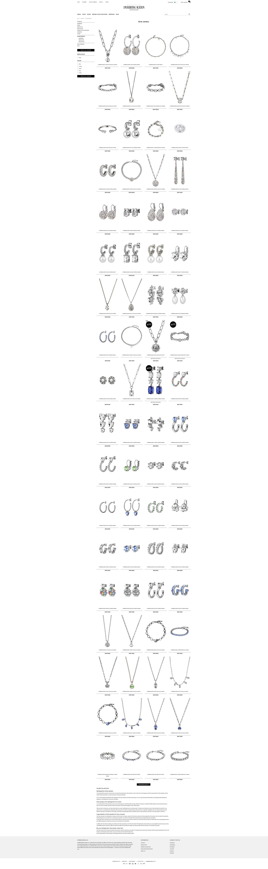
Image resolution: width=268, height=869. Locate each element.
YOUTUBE (172, 849)
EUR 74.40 (179, 361)
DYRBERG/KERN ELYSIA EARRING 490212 (179, 189)
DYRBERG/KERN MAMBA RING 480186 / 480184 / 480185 (107, 775)
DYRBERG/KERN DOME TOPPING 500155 (179, 147)
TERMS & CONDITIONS (146, 847)
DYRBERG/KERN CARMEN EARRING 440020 (156, 398)
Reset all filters (86, 50)
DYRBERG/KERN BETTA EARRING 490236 (155, 230)
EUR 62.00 (131, 275)
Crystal (80, 66)
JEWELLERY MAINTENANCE (147, 849)
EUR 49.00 (155, 151)
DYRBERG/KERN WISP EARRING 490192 (131, 64)
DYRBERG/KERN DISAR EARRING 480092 (179, 525)
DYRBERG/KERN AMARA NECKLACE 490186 (156, 189)
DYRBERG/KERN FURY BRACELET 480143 (131, 774)
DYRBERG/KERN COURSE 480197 (155, 64)
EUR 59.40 (155, 361)
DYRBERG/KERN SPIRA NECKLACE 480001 (155, 691)
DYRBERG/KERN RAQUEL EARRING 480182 (155, 525)
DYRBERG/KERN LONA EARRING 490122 (155, 272)
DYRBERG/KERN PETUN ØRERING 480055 (179, 313)
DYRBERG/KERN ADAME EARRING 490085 (107, 189)
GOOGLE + (172, 851)
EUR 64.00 (179, 317)
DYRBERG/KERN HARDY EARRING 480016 (179, 608)
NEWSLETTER (144, 844)
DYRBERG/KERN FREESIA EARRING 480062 (132, 608)
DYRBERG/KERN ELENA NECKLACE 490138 (180, 64)
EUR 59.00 (107, 234)
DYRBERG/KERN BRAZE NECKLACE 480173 (107, 733)
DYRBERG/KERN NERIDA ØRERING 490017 (131, 230)
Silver (80, 57)
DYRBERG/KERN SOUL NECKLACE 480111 (179, 691)
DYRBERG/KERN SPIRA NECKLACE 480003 (155, 733)
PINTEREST (172, 847)
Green (80, 68)
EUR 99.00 (107, 109)
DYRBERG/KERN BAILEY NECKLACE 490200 (131, 313)
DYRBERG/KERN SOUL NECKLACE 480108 (131, 733)
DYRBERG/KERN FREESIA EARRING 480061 (107, 608)
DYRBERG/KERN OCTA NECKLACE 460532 (131, 398)
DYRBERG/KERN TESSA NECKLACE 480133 (131, 650)
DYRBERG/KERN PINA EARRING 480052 (107, 355)
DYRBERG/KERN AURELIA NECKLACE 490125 (131, 355)
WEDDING (111, 14)
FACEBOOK (172, 842)
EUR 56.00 (131, 446)
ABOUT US (143, 851)
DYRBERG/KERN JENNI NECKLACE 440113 (155, 355)
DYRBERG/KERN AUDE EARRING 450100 (107, 398)
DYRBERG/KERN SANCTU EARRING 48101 (107, 442)
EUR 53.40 (155, 404)
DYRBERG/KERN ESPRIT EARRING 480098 (107, 484)
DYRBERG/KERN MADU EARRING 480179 (131, 484)
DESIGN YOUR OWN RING (99, 14)
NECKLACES (80, 28)
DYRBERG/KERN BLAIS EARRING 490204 (179, 230)
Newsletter (84, 2)
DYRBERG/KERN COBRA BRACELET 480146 (180, 650)
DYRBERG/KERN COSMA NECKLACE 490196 (131, 189)
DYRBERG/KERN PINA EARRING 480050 (107, 525)
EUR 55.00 (131, 151)
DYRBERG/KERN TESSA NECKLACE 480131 (180, 733)
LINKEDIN (172, 853)
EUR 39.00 (131, 487)
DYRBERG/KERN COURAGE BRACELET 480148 (179, 774)
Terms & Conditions (93, 2)
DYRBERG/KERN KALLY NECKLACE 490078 (131, 106)
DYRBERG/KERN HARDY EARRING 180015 (107, 567)
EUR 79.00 (155, 68)
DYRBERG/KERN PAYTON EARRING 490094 (131, 147)
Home (78, 2)
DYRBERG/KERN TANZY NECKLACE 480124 (107, 691)
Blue (80, 64)
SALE (117, 14)
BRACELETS (80, 27)
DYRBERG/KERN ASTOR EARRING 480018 (179, 484)
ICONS (89, 14)
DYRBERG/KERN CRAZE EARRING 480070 (155, 484)
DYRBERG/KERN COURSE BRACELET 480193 (155, 147)
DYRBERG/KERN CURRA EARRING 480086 (155, 442)
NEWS (79, 14)
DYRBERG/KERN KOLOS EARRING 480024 (155, 567)
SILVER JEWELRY (81, 36)
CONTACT (143, 842)
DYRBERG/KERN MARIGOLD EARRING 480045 (155, 313)
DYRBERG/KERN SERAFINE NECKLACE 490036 (179, 106)
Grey (80, 70)
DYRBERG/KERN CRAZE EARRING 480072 (131, 567)
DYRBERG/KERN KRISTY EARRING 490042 (179, 272)
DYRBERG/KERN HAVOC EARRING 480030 (131, 442)
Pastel (80, 72)
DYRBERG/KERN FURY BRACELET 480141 (155, 774)
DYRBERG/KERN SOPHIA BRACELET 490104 (107, 106)
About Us (101, 2)
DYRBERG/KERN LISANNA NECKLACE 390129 (107, 64)
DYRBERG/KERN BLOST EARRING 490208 (107, 230)
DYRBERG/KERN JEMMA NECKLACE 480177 (132, 691)
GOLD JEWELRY (80, 44)
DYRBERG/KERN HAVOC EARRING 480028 (179, 567)
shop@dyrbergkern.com (150, 861)
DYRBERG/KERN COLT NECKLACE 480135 (107, 650)
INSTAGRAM (172, 844)
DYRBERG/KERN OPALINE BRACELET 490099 (155, 106)
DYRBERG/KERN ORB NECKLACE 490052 (107, 313)
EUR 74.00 (107, 68)
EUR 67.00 (155, 234)
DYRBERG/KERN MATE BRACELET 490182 (107, 147)
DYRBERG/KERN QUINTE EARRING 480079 (180, 442)
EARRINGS (79, 23)
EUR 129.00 (156, 109)
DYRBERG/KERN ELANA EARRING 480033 (131, 525)
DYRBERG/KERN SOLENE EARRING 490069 (131, 272)
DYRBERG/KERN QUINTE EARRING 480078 (155, 608)
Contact (107, 2)
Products (82, 18)
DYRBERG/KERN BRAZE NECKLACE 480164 (156, 650)
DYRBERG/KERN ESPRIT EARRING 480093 (179, 398)
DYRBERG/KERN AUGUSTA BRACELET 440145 (179, 355)
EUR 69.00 (155, 275)
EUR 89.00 (131, 68)
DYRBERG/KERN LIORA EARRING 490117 (107, 272)
